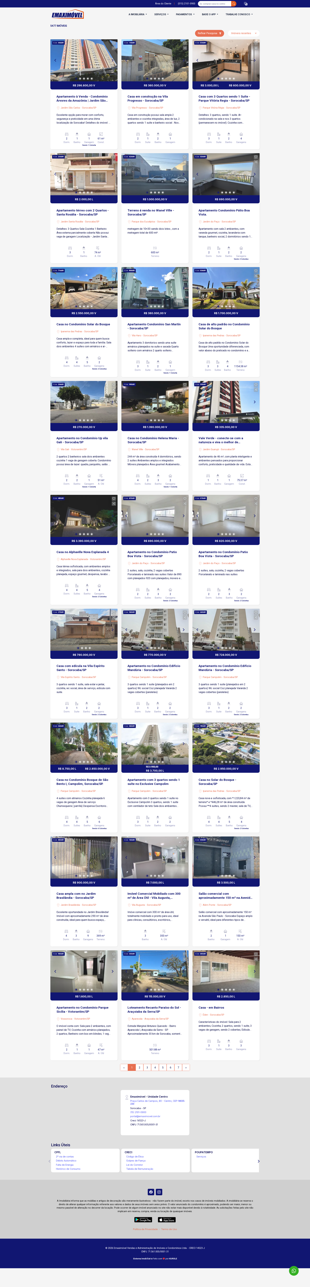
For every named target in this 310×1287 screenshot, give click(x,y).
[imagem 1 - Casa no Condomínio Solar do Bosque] (84, 288)
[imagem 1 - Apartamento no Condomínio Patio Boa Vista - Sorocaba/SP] (155, 516)
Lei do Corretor (134, 1164)
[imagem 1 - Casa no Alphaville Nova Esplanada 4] (84, 516)
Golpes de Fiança (135, 1160)
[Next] (112, 60)
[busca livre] (233, 3)
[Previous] (55, 60)
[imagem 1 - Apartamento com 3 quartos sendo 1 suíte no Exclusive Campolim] (155, 744)
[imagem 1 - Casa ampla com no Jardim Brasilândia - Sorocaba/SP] (84, 857)
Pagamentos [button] (184, 14)
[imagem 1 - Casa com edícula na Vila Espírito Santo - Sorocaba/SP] (84, 630)
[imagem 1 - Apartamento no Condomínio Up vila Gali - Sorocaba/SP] (84, 402)
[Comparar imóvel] (114, 48)
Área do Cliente (163, 3)
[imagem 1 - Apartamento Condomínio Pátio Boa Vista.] (226, 174)
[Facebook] (151, 1192)
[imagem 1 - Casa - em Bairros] (226, 971)
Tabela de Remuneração (139, 1168)
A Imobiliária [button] (137, 14)
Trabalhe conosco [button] (238, 14)
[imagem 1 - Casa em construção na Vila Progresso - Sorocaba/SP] (155, 60)
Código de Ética (135, 1156)
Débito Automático (66, 1160)
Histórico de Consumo (68, 1168)
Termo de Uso (169, 1229)
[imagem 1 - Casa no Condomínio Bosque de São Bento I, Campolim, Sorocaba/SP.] (84, 744)
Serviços (201, 1156)
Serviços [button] (160, 14)
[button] (246, 3)
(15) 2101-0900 (138, 1112)
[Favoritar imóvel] (114, 43)
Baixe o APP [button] (209, 14)
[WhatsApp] (293, 1270)
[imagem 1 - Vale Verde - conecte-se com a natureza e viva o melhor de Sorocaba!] (226, 402)
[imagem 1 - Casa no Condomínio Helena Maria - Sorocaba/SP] (155, 402)
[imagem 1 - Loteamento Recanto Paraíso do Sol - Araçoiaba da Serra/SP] (155, 971)
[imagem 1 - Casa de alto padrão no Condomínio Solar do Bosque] (226, 288)
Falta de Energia (64, 1164)
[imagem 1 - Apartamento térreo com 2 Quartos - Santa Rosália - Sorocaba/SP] (84, 174)
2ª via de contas (65, 1156)
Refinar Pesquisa (208, 33)
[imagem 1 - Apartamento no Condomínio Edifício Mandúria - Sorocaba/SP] (155, 630)
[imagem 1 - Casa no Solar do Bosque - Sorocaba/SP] (226, 744)
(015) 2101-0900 (186, 3)
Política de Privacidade (145, 1229)
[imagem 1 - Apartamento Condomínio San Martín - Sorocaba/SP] (155, 288)
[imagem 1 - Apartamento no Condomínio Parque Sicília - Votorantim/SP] (84, 971)
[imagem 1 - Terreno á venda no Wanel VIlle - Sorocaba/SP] (155, 174)
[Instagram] (159, 1192)
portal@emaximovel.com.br (145, 1116)
